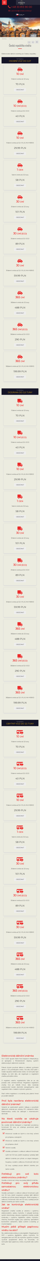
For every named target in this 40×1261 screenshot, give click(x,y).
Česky (20, 14)
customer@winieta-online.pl (21, 11)
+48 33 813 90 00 (21, 6)
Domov (4, 39)
